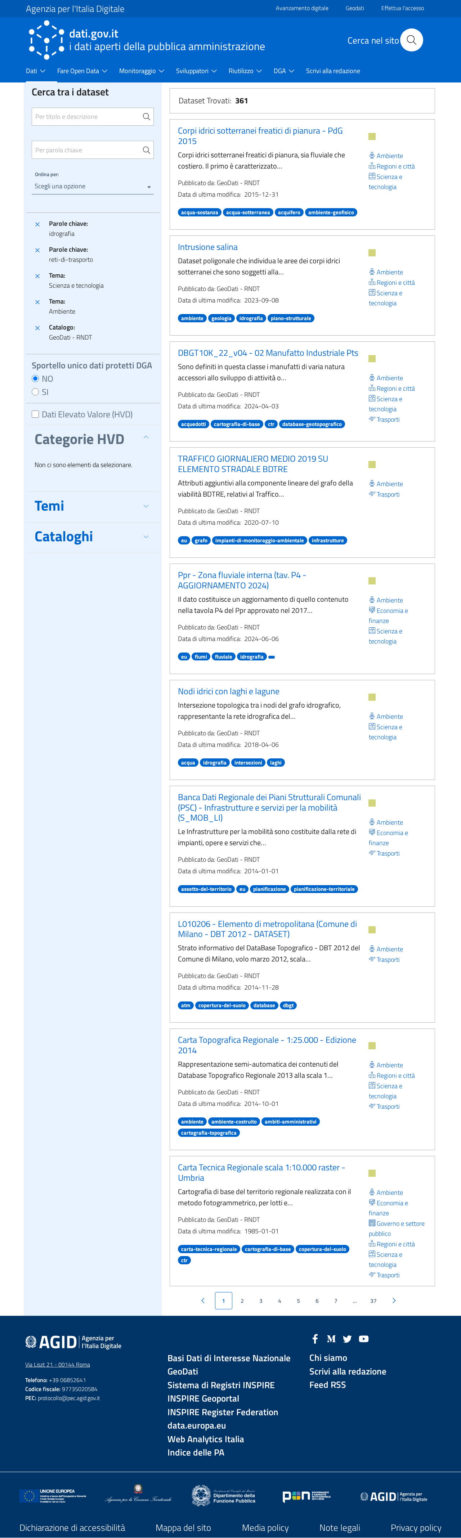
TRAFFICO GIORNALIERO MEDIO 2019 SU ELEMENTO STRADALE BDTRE (253, 463)
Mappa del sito (183, 1527)
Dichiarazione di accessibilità (72, 1527)
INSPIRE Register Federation (222, 1412)
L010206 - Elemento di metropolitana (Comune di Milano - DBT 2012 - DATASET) (267, 929)
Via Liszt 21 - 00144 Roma (57, 1364)
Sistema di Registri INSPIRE (221, 1385)
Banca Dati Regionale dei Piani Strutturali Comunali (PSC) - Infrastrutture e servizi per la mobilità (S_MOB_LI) (269, 807)
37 (373, 1300)
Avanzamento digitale (302, 8)
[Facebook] (315, 1338)
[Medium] (331, 1338)
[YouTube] (364, 1338)
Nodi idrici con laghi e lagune (228, 691)
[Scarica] (372, 136)
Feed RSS (327, 1384)
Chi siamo (328, 1357)
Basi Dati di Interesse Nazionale (229, 1358)
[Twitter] (347, 1338)
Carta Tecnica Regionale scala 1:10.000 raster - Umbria (261, 1172)
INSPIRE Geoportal (203, 1398)
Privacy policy (416, 1527)
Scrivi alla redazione (347, 1371)
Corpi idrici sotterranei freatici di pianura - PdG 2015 (260, 135)
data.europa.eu (196, 1425)
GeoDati (182, 1371)
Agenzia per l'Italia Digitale (75, 8)
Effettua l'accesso (402, 8)
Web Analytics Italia (205, 1439)
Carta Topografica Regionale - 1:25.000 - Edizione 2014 (267, 1045)
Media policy (265, 1527)
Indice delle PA (195, 1452)
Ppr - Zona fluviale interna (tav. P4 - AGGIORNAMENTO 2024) (242, 580)
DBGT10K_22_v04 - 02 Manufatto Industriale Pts (268, 352)
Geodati (355, 8)
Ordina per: (47, 174)
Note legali (339, 1527)
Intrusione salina (208, 246)
